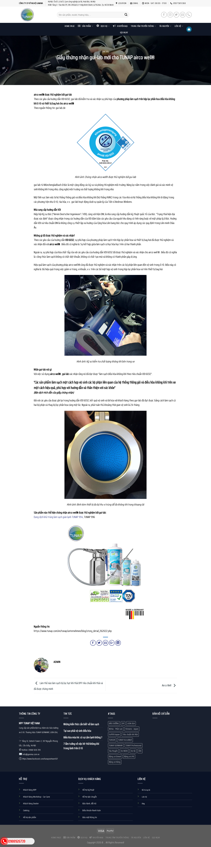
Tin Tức (105, 51)
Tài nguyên (164, 26)
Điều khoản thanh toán (91, 810)
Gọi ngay (124, 32)
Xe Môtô (124, 751)
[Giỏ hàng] (189, 29)
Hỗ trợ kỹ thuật (88, 790)
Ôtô (139, 751)
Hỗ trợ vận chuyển (89, 796)
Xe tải (133, 751)
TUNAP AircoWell (125, 740)
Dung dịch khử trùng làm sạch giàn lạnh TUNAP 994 (58, 517)
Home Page (70, 26)
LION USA (131, 723)
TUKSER (112, 740)
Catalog (26, 810)
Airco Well (167, 685)
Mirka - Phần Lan (115, 729)
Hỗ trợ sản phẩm (29, 817)
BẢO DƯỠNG (114, 723)
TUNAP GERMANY (116, 745)
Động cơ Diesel (115, 756)
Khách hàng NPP (29, 790)
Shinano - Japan (131, 729)
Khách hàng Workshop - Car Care (36, 796)
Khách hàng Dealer (31, 803)
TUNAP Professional (133, 745)
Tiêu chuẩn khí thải (130, 734)
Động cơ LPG (129, 756)
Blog (143, 803)
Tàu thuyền (113, 751)
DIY (123, 723)
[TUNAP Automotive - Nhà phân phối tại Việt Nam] (35, 15)
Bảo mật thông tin (89, 817)
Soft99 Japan (114, 734)
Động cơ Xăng (114, 762)
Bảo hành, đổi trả (89, 803)
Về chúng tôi (146, 789)
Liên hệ (178, 26)
